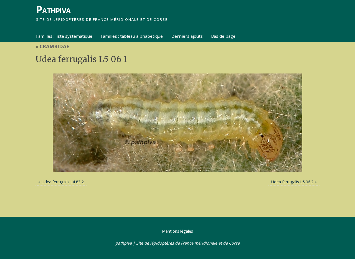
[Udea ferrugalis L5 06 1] (178, 122)
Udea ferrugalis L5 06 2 (292, 181)
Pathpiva (53, 9)
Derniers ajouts (187, 36)
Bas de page (223, 36)
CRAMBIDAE (52, 46)
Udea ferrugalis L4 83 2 (63, 181)
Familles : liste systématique (64, 36)
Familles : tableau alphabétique (132, 36)
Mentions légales (177, 231)
